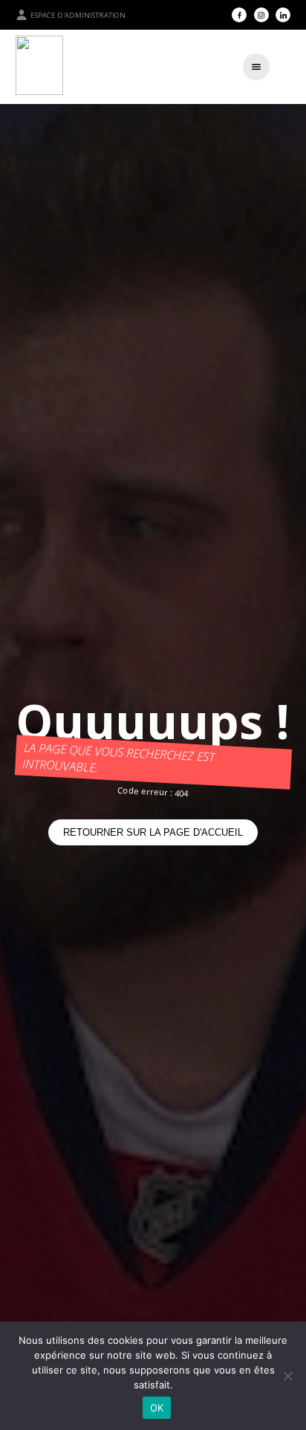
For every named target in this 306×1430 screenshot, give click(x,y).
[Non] (287, 1375)
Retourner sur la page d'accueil (153, 832)
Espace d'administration (78, 15)
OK (157, 1408)
